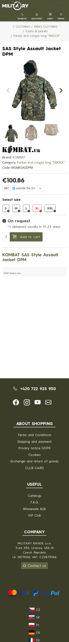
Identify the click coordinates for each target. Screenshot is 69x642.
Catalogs (34, 496)
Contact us (37, 566)
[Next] (60, 90)
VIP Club (34, 515)
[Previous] (8, 90)
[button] (37, 16)
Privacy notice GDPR (34, 448)
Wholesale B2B (34, 509)
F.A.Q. (34, 502)
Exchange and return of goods (34, 461)
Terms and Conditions (34, 435)
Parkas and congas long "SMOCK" (41, 163)
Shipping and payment (34, 442)
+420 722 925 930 (37, 388)
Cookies (34, 455)
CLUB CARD (34, 468)
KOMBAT (19, 157)
